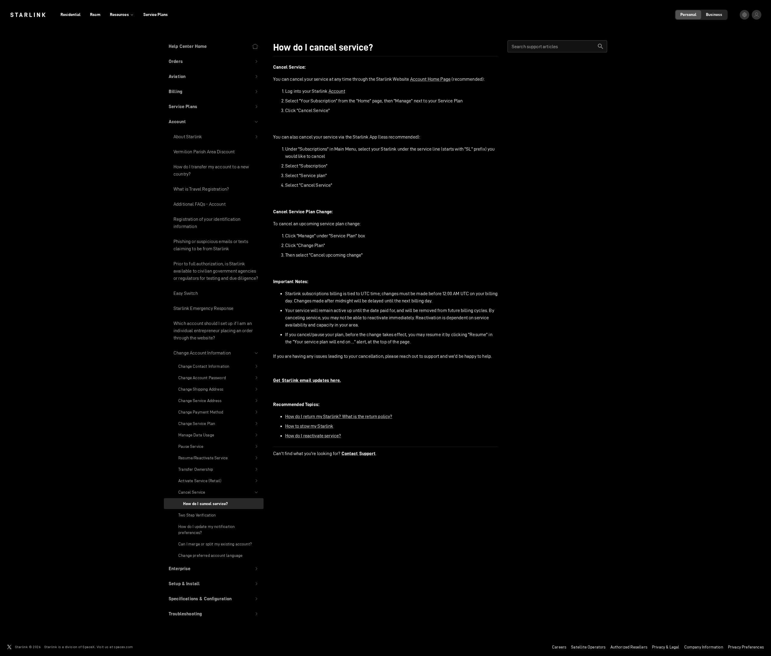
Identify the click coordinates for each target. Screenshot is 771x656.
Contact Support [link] (359, 453)
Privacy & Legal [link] (665, 647)
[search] (601, 46)
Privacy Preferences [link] (746, 647)
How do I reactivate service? (313, 435)
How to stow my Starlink (309, 426)
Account (337, 91)
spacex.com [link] (123, 647)
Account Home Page (430, 79)
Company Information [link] (703, 647)
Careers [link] (559, 647)
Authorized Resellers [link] (628, 647)
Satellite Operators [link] (588, 647)
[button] (214, 61)
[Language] (744, 15)
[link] (28, 15)
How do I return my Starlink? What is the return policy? (338, 416)
